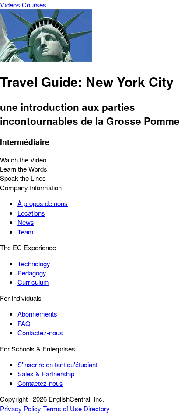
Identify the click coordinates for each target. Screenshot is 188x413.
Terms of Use (62, 408)
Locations (31, 212)
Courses (34, 4)
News (25, 222)
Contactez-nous (40, 332)
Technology (33, 263)
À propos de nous (42, 203)
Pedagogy (31, 272)
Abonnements (37, 313)
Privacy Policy (20, 408)
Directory (97, 408)
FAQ (24, 323)
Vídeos (10, 4)
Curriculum (33, 281)
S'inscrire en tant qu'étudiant (57, 364)
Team (25, 231)
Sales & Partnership (45, 373)
